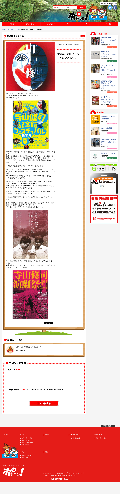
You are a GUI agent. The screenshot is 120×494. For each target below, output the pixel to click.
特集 (46, 452)
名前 (36, 389)
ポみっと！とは (48, 473)
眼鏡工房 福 (105, 51)
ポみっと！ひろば (13, 29)
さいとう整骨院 (106, 128)
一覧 (83, 36)
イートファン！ (106, 97)
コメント (15, 369)
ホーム (4, 29)
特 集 (108, 24)
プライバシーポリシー (74, 473)
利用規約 (60, 473)
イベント (69, 24)
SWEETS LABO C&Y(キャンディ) (107, 82)
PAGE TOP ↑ (108, 426)
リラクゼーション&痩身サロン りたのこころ (108, 142)
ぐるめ (11, 24)
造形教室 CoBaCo (108, 153)
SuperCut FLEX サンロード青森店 (108, 118)
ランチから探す (26, 440)
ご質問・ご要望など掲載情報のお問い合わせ (59, 475)
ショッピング (50, 24)
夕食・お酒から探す (27, 442)
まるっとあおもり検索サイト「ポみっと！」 (19, 12)
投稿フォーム (26, 457)
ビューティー (31, 24)
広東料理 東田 (106, 37)
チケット (89, 24)
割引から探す (26, 444)
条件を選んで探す (27, 438)
